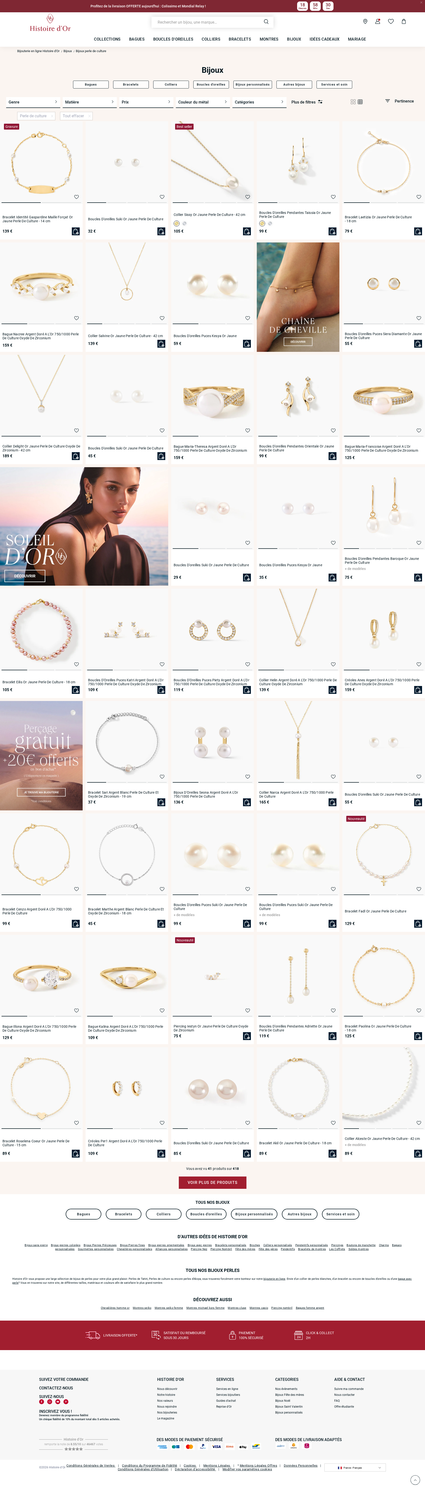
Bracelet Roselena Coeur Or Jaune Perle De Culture (35, 1143)
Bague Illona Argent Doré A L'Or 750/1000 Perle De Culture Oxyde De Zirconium (39, 1028)
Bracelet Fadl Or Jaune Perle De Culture (375, 911)
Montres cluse (237, 1308)
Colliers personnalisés (277, 1245)
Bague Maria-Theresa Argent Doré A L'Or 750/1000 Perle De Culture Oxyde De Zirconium (210, 448)
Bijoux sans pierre (36, 1245)
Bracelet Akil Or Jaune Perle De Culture (295, 1143)
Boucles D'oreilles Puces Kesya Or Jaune (205, 336)
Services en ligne (227, 1389)
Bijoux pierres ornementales (166, 1245)
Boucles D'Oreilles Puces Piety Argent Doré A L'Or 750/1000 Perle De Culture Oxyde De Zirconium (211, 682)
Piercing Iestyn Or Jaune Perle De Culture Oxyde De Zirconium (211, 1028)
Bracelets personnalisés (230, 1245)
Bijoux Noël (282, 1400)
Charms (384, 1245)
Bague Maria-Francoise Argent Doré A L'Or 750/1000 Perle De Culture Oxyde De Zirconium (381, 448)
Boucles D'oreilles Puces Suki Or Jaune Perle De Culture (210, 907)
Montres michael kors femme (205, 1308)
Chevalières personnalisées (134, 1249)
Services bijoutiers (228, 1395)
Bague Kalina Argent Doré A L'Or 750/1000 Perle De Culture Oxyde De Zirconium (125, 1028)
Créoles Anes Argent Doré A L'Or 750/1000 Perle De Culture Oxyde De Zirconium (382, 682)
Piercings (337, 1245)
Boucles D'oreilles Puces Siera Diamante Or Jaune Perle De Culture (383, 336)
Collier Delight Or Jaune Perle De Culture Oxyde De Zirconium (41, 448)
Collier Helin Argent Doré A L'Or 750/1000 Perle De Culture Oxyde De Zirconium (298, 682)
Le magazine (165, 1418)
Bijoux (67, 51)
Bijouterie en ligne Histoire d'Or (38, 51)
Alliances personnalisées (171, 1249)
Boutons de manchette (361, 1245)
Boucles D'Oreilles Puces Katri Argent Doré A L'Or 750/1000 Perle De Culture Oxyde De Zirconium (126, 682)
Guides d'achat (226, 1400)
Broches (255, 1245)
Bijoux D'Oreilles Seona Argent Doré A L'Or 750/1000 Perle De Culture (206, 794)
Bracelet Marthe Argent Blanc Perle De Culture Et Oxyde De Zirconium (126, 911)
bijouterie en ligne (274, 1279)
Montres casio (259, 1308)
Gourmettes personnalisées (96, 1249)
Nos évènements (286, 1389)
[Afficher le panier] (400, 22)
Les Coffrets (337, 1249)
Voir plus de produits (213, 1182)
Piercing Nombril (221, 1249)
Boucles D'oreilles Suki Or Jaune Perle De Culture (125, 219)
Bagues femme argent (310, 1308)
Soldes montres (359, 1249)
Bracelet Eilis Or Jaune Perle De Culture (39, 682)
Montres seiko (142, 1308)
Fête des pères (268, 1249)
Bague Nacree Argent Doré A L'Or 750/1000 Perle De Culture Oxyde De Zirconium (40, 336)
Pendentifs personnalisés (311, 1245)
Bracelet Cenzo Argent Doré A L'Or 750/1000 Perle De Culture (37, 911)
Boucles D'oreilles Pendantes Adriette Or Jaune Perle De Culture (295, 1028)
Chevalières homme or (115, 1308)
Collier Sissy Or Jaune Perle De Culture (209, 215)
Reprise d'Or (224, 1406)
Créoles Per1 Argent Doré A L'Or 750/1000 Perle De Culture (125, 1143)
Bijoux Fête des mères (289, 1395)
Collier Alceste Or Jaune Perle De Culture (382, 1139)
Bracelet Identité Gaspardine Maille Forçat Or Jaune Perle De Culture (37, 219)
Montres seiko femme (169, 1308)
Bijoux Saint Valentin (289, 1406)
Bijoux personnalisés (289, 1412)
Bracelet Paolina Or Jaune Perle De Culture (378, 1028)
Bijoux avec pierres (200, 1245)
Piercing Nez (199, 1249)
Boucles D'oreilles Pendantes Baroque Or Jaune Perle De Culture (382, 561)
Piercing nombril (281, 1308)
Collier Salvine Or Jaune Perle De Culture (125, 336)
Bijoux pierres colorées (65, 1245)
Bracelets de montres (312, 1249)
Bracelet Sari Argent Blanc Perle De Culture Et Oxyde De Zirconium (123, 794)
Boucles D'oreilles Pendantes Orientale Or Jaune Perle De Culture (296, 448)
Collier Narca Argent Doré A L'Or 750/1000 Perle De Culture (296, 794)
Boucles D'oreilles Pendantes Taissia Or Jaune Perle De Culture (295, 215)
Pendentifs (288, 1249)
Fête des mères (245, 1249)
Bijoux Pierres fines (132, 1245)
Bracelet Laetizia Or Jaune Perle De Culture (378, 219)
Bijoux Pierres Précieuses (100, 1245)
